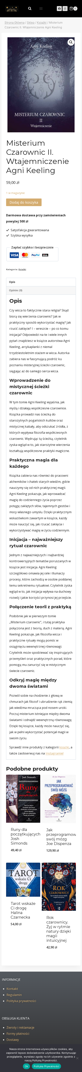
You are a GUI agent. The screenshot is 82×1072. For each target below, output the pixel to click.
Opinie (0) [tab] (15, 290)
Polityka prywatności (21, 1001)
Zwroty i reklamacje (20, 1027)
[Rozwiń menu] (41, 8)
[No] (77, 1058)
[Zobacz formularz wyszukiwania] (27, 8)
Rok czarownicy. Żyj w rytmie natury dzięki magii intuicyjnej (58, 929)
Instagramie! (55, 753)
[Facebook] (59, 8)
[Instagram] (65, 8)
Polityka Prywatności (46, 1066)
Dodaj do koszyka (24, 202)
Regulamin (14, 995)
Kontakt (12, 989)
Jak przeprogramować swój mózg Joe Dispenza (63, 837)
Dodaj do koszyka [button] (23, 860)
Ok (26, 1066)
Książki (22, 269)
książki (64, 747)
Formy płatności (17, 1034)
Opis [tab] (12, 282)
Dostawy (12, 1040)
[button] (71, 42)
